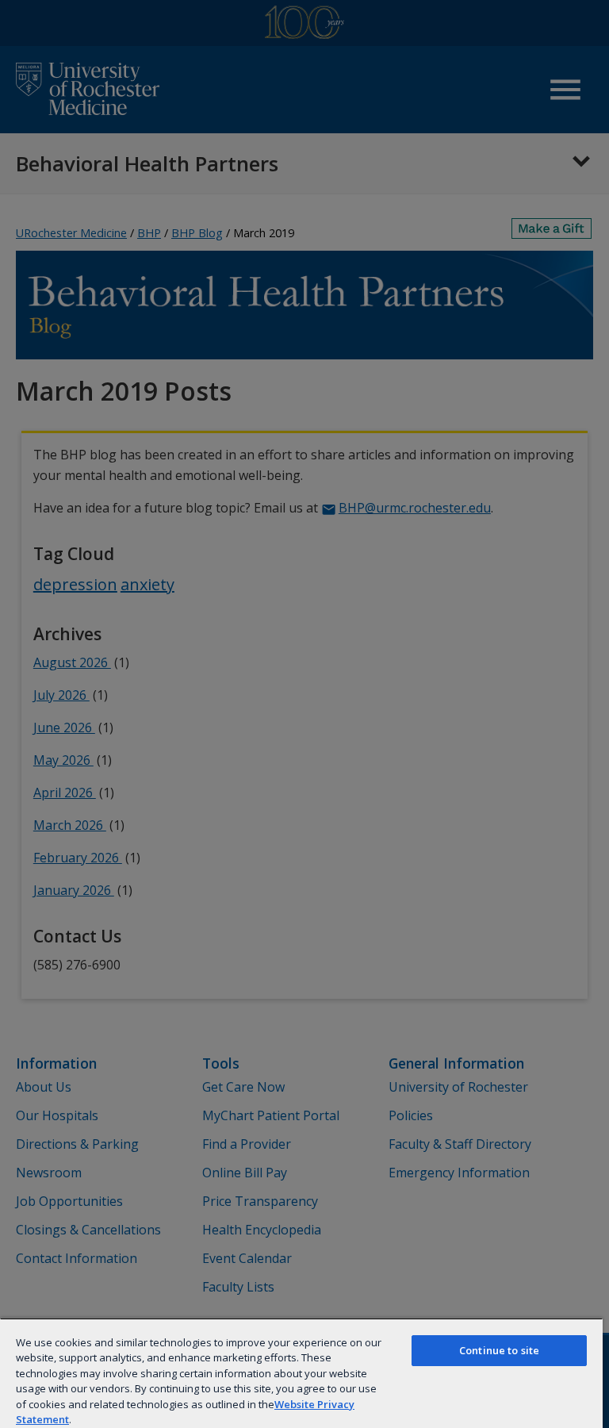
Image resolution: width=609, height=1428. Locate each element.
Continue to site (499, 1350)
